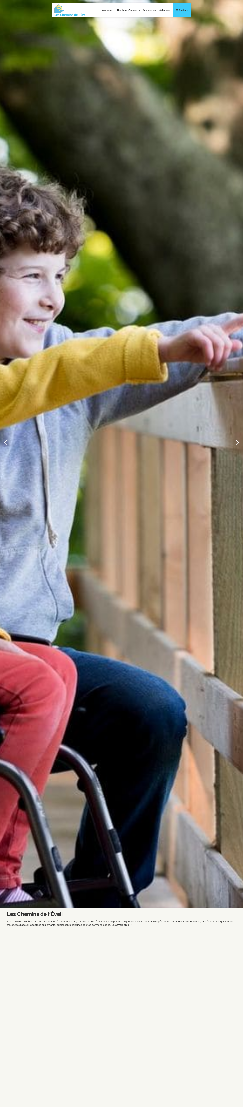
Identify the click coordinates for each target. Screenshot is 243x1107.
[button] (107, 10)
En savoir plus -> (122, 924)
